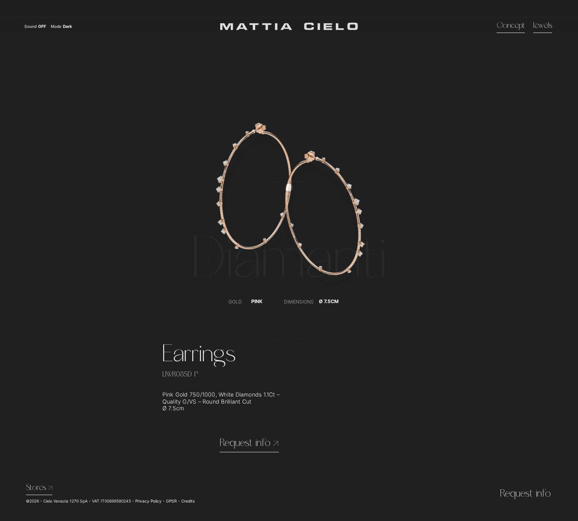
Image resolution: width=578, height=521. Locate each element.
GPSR (171, 501)
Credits (188, 501)
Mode (62, 26)
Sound (35, 26)
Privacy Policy (148, 501)
